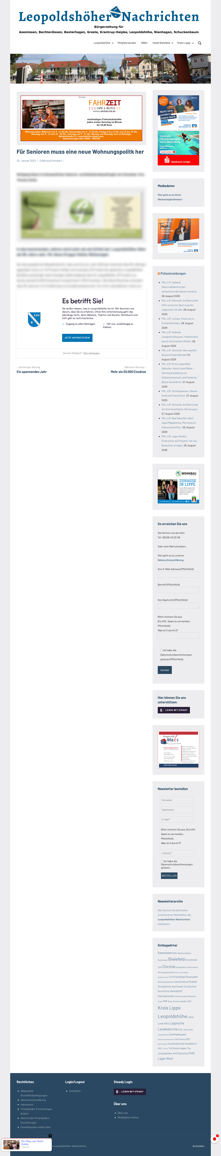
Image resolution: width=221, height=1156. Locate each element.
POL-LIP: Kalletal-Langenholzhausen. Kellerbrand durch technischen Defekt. (180, 337)
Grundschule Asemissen (170, 986)
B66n (144, 42)
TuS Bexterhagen (177, 1048)
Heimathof (176, 991)
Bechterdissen (184, 953)
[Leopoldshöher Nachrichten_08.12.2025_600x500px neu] (178, 502)
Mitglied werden (127, 42)
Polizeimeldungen (173, 273)
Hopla (160, 1001)
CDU (160, 967)
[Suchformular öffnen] (199, 43)
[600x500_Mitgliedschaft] (178, 128)
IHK (165, 1001)
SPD (188, 1039)
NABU (185, 1030)
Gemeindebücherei (166, 982)
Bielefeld (176, 959)
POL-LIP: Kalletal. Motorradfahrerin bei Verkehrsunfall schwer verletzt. (179, 287)
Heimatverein (166, 996)
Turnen (165, 1048)
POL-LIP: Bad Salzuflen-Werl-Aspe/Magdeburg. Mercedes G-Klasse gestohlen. (179, 423)
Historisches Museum (185, 996)
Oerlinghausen (177, 1034)
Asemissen (165, 953)
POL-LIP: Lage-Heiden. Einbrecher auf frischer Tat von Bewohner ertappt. (179, 441)
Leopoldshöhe (102, 42)
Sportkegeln (163, 1044)
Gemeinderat (181, 981)
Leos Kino (163, 1023)
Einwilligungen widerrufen (36, 1127)
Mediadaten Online (128, 1117)
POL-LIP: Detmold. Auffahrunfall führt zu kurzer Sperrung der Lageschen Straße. (180, 305)
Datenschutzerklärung (33, 1099)
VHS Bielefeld (180, 1053)
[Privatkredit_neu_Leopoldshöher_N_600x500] (178, 164)
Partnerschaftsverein (166, 1039)
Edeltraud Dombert (51, 160)
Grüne (166, 991)
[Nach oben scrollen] (214, 1149)
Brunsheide (191, 959)
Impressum (27, 1104)
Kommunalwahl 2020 (182, 1001)
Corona (168, 966)
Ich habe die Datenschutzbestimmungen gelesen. (177, 864)
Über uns (123, 1112)
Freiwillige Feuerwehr (185, 976)
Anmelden (75, 1090)
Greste (193, 981)
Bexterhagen (163, 960)
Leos (190, 1016)
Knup (170, 1001)
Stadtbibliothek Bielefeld (181, 1043)
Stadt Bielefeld (161, 42)
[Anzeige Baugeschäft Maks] (178, 767)
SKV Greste (180, 1039)
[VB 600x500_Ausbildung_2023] (178, 251)
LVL (180, 1029)
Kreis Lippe (183, 42)
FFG (171, 977)
